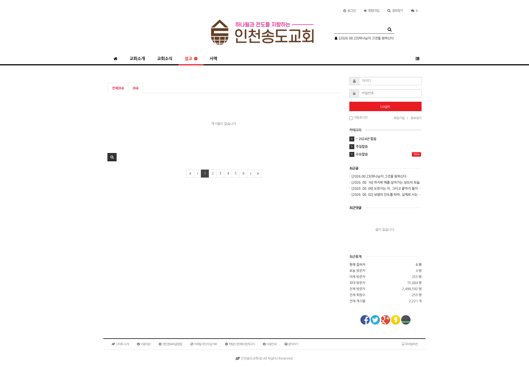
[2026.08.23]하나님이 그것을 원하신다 (366, 38)
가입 (373, 10)
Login (385, 106)
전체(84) (118, 88)
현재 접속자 (357, 264)
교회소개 (137, 59)
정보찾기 (397, 10)
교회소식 (164, 59)
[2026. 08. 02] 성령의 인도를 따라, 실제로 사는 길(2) (386, 194)
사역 (213, 59)
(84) (136, 88)
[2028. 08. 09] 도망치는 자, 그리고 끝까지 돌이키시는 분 (386, 188)
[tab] (385, 139)
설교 (188, 59)
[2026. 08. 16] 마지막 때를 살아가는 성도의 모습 (385, 182)
